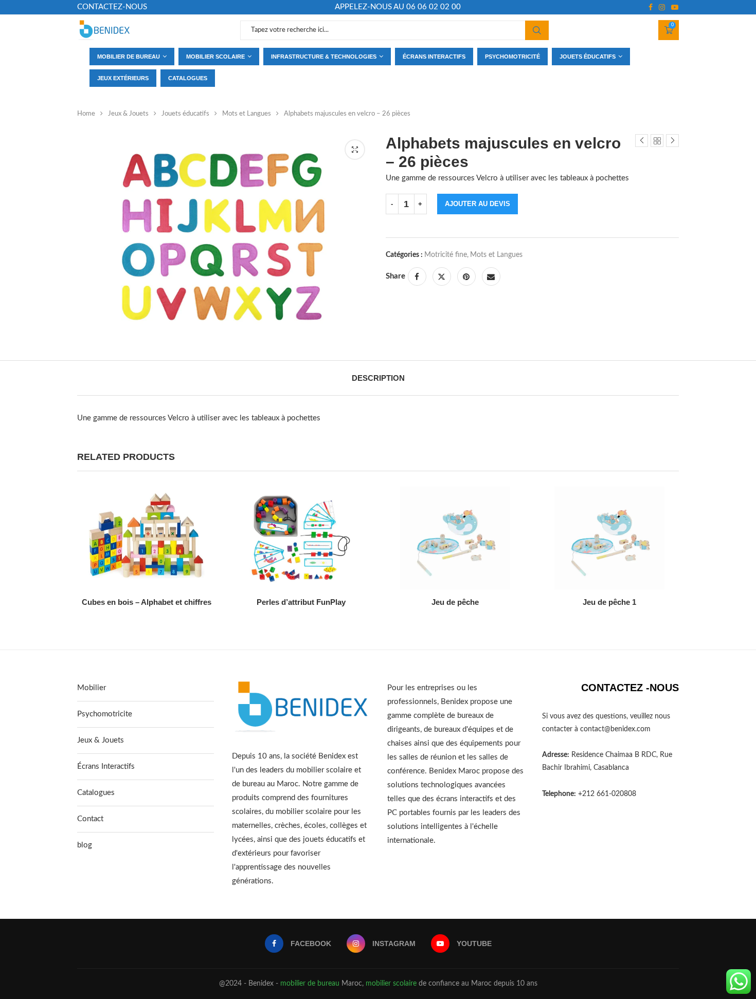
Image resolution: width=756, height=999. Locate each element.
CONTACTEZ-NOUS (112, 7)
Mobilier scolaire (215, 56)
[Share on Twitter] (442, 276)
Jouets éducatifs (588, 56)
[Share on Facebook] (417, 276)
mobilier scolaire (391, 983)
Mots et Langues (246, 113)
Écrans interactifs (434, 56)
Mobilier (91, 688)
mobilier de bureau (309, 983)
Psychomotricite (104, 714)
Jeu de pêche (455, 602)
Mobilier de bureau (128, 56)
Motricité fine (445, 254)
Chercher (537, 30)
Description (378, 378)
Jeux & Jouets (128, 113)
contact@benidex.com (615, 729)
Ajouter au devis (477, 204)
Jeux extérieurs (123, 78)
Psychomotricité (512, 56)
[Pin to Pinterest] (466, 276)
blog (84, 845)
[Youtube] (675, 7)
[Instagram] (661, 7)
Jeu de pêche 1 (609, 602)
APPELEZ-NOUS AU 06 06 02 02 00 (398, 7)
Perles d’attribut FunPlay (301, 602)
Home (86, 113)
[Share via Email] (491, 276)
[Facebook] (650, 7)
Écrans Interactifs (106, 766)
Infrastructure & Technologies (323, 56)
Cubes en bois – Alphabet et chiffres (146, 602)
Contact (90, 819)
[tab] (378, 378)
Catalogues (187, 78)
